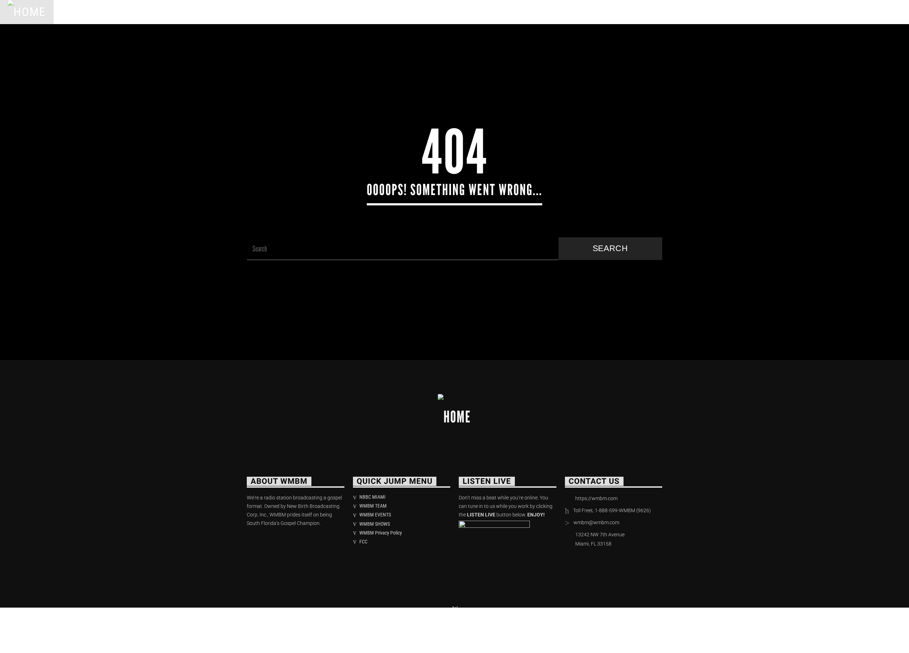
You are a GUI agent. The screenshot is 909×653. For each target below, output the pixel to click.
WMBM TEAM (373, 506)
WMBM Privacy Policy (380, 533)
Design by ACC (358, 628)
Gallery (318, 12)
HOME (72, 12)
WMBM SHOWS (374, 524)
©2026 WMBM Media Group (289, 628)
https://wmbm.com (596, 498)
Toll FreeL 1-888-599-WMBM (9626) (612, 510)
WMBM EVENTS (375, 515)
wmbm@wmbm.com (596, 522)
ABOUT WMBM (117, 12)
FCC (363, 541)
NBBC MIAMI (372, 497)
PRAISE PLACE (174, 12)
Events (223, 12)
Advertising (270, 12)
